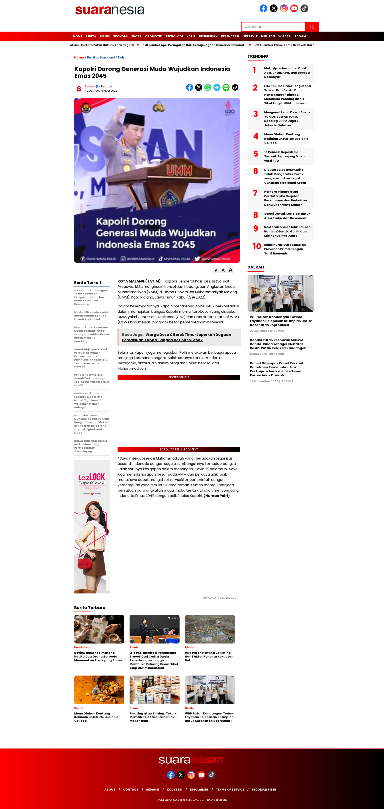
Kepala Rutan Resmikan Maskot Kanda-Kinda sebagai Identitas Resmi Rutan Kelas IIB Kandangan (278, 344)
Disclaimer (199, 789)
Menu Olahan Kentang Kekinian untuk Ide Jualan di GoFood (286, 138)
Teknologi (174, 36)
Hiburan (268, 36)
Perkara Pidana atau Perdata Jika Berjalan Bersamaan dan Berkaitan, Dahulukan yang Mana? (286, 198)
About (109, 789)
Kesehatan (230, 36)
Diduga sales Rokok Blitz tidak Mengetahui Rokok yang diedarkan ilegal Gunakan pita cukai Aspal (285, 176)
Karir (191, 36)
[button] (216, 270)
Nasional (107, 57)
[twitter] (274, 11)
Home (77, 36)
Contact (130, 789)
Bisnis (105, 36)
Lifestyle (250, 36)
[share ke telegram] (217, 90)
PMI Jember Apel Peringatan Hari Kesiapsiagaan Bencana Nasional (172, 45)
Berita (91, 36)
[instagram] (284, 11)
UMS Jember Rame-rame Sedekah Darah (265, 45)
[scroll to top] (369, 802)
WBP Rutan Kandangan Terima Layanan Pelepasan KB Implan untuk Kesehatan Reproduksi (281, 321)
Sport (136, 36)
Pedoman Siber (264, 789)
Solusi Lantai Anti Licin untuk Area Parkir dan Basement (287, 216)
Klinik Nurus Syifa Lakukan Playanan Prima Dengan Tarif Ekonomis (285, 249)
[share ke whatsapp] (208, 90)
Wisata (284, 36)
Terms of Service (230, 789)
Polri (121, 57)
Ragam (300, 36)
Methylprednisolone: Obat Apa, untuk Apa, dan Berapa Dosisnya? (287, 72)
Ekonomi (120, 36)
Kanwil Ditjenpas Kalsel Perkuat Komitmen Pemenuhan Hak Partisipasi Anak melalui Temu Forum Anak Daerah (277, 369)
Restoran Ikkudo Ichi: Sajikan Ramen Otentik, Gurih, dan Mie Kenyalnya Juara (287, 231)
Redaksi (152, 789)
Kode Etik (174, 789)
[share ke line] (227, 90)
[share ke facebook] (190, 90)
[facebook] (264, 11)
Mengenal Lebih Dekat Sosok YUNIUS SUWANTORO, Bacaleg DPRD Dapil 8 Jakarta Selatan (287, 118)
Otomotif (153, 36)
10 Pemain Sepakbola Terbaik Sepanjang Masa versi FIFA (284, 156)
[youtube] (295, 11)
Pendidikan (208, 36)
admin (90, 86)
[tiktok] (305, 11)
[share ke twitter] (199, 90)
